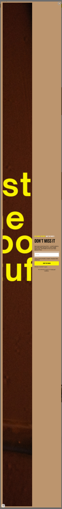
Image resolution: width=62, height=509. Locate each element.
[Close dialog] (59, 3)
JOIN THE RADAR (47, 263)
